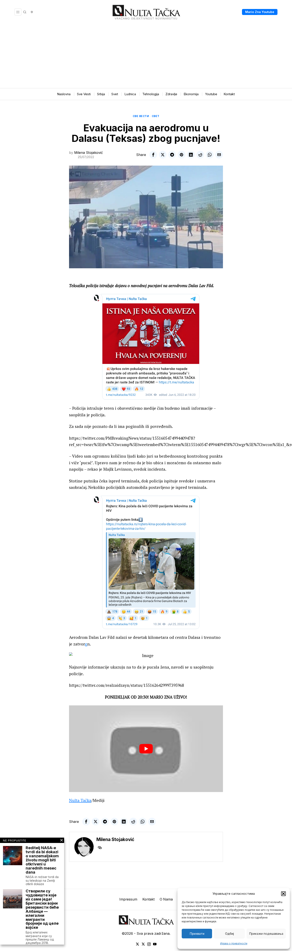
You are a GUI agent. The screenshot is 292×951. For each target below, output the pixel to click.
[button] (283, 894)
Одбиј (229, 934)
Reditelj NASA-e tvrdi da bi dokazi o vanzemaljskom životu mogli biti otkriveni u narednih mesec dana (42, 860)
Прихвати (197, 934)
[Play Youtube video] (146, 748)
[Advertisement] (146, 56)
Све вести (141, 116)
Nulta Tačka (80, 800)
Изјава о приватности (233, 943)
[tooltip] (153, 155)
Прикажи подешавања (266, 934)
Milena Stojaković (88, 152)
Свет (155, 116)
